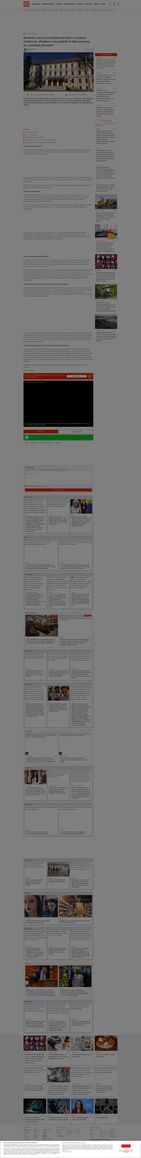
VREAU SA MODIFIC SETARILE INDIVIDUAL (126, 1151)
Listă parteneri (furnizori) (67, 1151)
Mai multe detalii (55, 1146)
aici (53, 1151)
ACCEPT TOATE (126, 1146)
